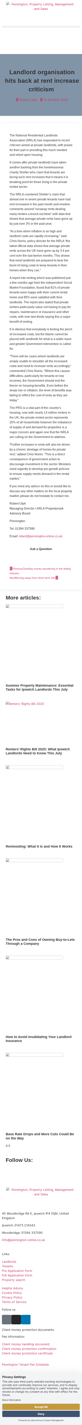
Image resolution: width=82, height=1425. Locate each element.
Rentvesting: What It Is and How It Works (39, 846)
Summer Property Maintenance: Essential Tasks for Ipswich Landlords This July (39, 688)
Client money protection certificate (27, 1353)
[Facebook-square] (8, 1169)
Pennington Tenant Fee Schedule (25, 1364)
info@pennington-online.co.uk (23, 1240)
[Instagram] (15, 1169)
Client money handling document (26, 1344)
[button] (41, 27)
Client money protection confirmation (29, 1349)
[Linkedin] (21, 1169)
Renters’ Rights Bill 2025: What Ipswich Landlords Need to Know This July (38, 751)
